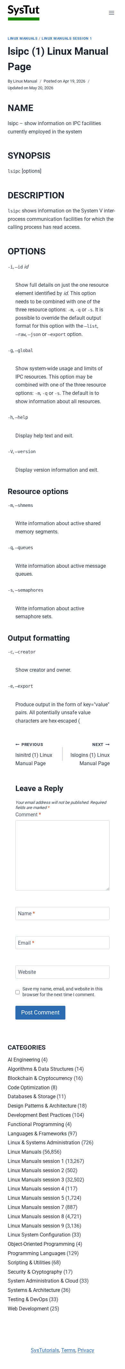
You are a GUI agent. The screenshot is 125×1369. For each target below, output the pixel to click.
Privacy (86, 1350)
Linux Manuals (23, 38)
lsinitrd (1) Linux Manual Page (33, 754)
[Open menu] (111, 13)
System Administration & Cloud (43, 1281)
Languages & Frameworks (37, 1134)
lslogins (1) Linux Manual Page (90, 754)
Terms (68, 1350)
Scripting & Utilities (29, 1263)
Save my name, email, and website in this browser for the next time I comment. (62, 992)
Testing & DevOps (28, 1299)
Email (26, 943)
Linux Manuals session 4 (36, 1189)
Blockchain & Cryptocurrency (40, 1078)
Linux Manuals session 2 (36, 1170)
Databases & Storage (31, 1096)
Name (26, 913)
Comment (28, 815)
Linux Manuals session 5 (36, 1198)
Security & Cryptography (35, 1272)
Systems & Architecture (34, 1290)
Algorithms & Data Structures (40, 1069)
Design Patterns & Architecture (42, 1106)
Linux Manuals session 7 (36, 1207)
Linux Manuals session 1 (67, 38)
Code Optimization (29, 1088)
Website (27, 972)
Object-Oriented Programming (41, 1244)
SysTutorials (45, 1350)
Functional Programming (36, 1124)
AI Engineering (24, 1060)
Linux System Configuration (39, 1235)
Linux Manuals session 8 (36, 1216)
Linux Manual (25, 81)
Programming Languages (36, 1253)
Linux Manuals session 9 (36, 1226)
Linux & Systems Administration (44, 1143)
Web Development (28, 1309)
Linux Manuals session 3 (36, 1180)
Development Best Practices (39, 1115)
